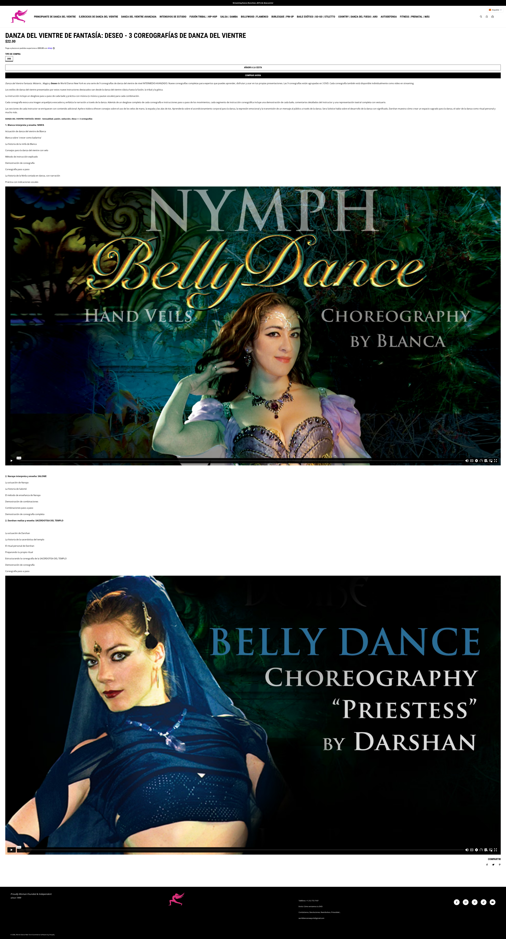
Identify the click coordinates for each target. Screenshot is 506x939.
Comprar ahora (253, 75)
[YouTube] (492, 902)
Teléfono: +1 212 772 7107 (308, 900)
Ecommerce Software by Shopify (43, 935)
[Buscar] (481, 17)
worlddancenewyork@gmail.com (311, 918)
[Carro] (492, 17)
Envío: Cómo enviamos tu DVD (310, 906)
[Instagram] (466, 902)
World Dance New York (24, 935)
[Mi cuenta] (487, 17)
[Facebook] (457, 902)
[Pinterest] (475, 902)
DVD (9, 59)
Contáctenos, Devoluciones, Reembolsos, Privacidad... (319, 912)
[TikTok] (483, 902)
